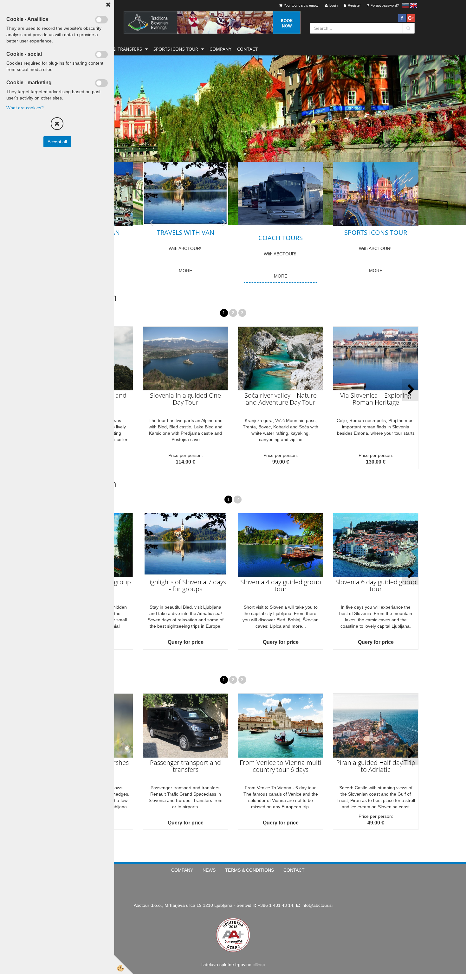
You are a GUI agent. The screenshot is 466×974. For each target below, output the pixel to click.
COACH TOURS (280, 238)
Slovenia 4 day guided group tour (280, 585)
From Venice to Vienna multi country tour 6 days (280, 766)
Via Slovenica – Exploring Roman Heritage (375, 399)
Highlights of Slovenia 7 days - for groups (185, 585)
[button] (410, 390)
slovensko (405, 5)
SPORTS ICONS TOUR (375, 232)
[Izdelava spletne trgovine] (259, 964)
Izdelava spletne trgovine (226, 964)
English (413, 5)
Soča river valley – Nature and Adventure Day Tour (280, 399)
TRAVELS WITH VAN (185, 232)
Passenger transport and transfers (185, 766)
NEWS (209, 870)
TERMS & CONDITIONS (249, 870)
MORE (185, 270)
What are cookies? (25, 107)
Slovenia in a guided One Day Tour (185, 399)
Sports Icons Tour (175, 49)
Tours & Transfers (119, 49)
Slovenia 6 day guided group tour (375, 585)
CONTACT (247, 49)
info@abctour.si (317, 905)
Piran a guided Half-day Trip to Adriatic (375, 766)
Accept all (57, 141)
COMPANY (220, 49)
